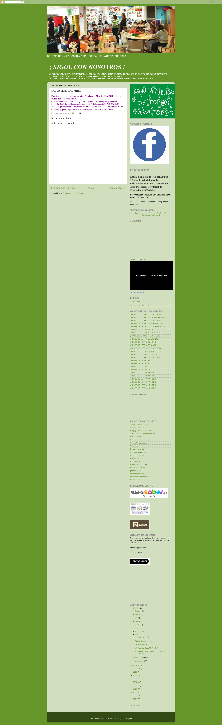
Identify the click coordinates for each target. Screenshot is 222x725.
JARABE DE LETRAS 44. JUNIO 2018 (145, 320)
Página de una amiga (143, 641)
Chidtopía (134, 446)
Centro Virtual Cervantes (140, 443)
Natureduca (135, 461)
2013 (135, 672)
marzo (138, 614)
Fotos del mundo (137, 449)
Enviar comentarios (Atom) (74, 193)
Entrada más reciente (63, 188)
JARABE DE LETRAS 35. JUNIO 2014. (146, 348)
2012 (135, 669)
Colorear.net (135, 480)
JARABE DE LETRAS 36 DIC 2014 (144, 345)
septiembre (140, 631)
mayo (137, 621)
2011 (135, 665)
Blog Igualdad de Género (140, 431)
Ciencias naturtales (138, 452)
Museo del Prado (137, 474)
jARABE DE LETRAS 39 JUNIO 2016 (145, 336)
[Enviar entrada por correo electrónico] (80, 113)
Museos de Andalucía (139, 477)
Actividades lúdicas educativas (142, 434)
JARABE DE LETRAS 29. (140, 367)
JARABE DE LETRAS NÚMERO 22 (144, 388)
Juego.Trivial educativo (139, 424)
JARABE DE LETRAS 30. (140, 364)
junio (137, 625)
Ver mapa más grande (137, 292)
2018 (135, 689)
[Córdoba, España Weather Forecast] (150, 213)
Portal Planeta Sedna (138, 467)
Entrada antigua (115, 188)
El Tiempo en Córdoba (139, 305)
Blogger (129, 718)
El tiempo (135, 302)
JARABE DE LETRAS (143, 638)
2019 (135, 692)
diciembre (139, 661)
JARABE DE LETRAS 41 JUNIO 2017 (145, 330)
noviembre (139, 658)
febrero (138, 611)
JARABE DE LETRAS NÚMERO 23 (144, 385)
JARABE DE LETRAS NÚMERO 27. (144, 376)
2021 (135, 699)
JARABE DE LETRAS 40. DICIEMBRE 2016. (148, 333)
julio (137, 628)
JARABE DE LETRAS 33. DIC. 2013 (144, 354)
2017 (135, 686)
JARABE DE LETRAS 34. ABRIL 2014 (145, 351)
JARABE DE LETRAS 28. (140, 370)
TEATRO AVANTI (141, 645)
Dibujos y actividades (138, 437)
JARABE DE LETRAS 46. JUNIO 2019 (145, 314)
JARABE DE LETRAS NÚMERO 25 (144, 379)
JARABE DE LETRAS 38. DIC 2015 (144, 339)
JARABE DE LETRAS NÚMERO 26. (144, 373)
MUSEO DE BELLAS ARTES (146, 648)
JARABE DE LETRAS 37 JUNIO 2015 (145, 342)
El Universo (135, 458)
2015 (135, 679)
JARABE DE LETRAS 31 (140, 361)
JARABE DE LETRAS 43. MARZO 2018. (146, 324)
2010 (135, 608)
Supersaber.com (137, 455)
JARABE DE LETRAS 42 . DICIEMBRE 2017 (148, 327)
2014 (135, 675)
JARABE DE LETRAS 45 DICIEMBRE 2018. (148, 317)
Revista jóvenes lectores (140, 440)
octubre (138, 635)
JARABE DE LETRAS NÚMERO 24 (144, 382)
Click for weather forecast (151, 215)
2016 (135, 682)
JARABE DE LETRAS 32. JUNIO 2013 (145, 357)
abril (137, 618)
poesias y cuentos (137, 471)
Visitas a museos (137, 427)
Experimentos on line (138, 464)
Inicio (91, 188)
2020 (135, 696)
